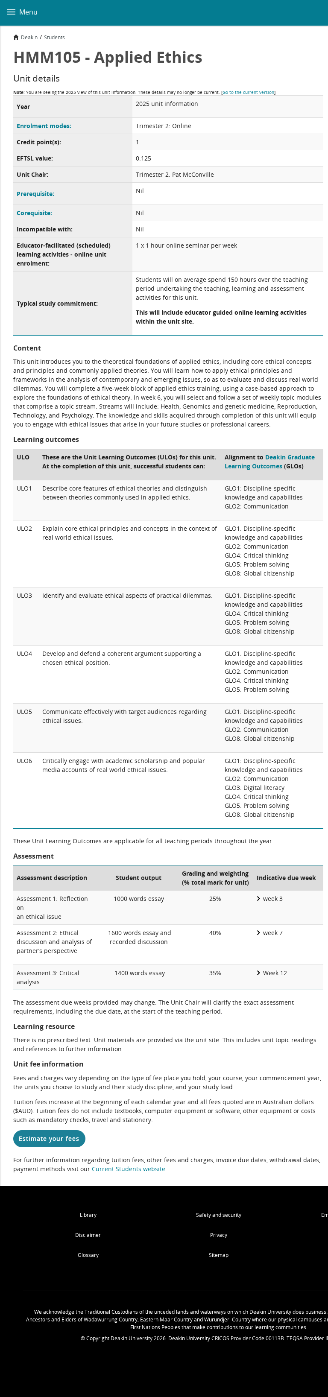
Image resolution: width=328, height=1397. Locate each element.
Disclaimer (88, 1235)
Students (54, 37)
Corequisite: (34, 213)
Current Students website (128, 1169)
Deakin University (312, 13)
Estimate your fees (49, 1138)
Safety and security (218, 1215)
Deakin (29, 37)
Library (88, 1215)
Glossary (88, 1255)
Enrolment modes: (44, 126)
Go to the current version (248, 92)
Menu (28, 12)
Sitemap (218, 1255)
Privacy (218, 1235)
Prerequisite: (35, 194)
